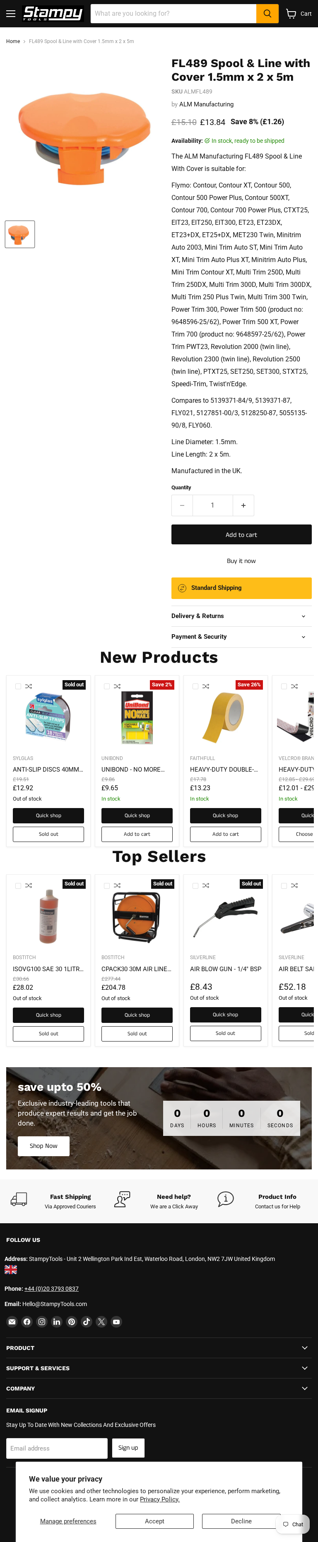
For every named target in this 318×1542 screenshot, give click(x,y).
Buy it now (241, 561)
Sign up (128, 1448)
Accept (154, 1521)
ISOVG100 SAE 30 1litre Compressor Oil (48, 969)
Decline (241, 1521)
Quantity (181, 487)
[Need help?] (165, 1201)
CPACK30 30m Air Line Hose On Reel (134, 969)
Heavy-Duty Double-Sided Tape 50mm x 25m (222, 770)
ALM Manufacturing (206, 104)
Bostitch (24, 957)
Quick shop (48, 816)
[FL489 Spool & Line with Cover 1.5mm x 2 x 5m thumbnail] (19, 234)
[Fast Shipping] (62, 1201)
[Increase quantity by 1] (243, 505)
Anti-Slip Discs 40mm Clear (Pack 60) (46, 770)
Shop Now (44, 1146)
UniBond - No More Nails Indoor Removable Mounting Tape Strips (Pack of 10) (136, 770)
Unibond (112, 758)
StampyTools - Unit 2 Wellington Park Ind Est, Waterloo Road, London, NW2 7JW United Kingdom (152, 1259)
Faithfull (202, 758)
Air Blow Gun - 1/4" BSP (225, 969)
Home (13, 41)
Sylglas (23, 758)
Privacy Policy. (160, 1499)
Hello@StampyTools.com (54, 1304)
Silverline (203, 957)
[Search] (267, 13)
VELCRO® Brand (298, 758)
